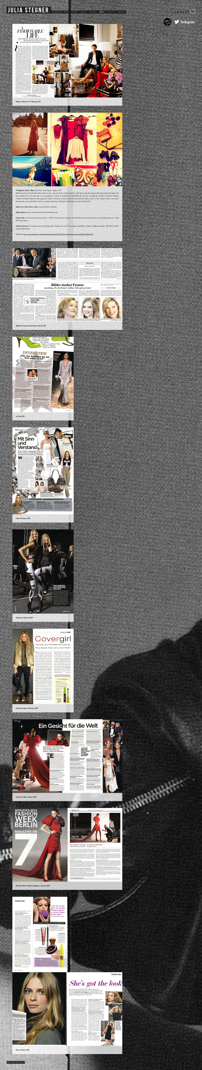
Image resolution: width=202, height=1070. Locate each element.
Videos (83, 12)
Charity (93, 12)
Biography (57, 12)
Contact (111, 12)
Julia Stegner (28, 10)
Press (102, 12)
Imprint (121, 12)
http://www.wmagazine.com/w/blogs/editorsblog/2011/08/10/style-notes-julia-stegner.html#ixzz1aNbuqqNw (58, 234)
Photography (71, 12)
